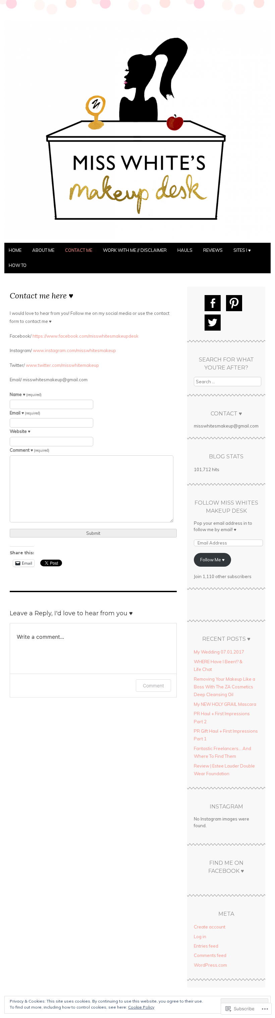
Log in (200, 936)
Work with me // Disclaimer (135, 250)
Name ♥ (26, 394)
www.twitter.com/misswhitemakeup (62, 365)
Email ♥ (25, 412)
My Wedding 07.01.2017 (219, 652)
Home (15, 250)
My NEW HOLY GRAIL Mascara (225, 704)
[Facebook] (213, 303)
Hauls (184, 250)
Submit (93, 533)
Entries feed (206, 946)
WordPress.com (210, 965)
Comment (153, 685)
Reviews (213, 250)
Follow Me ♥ (212, 559)
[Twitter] (213, 323)
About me (43, 250)
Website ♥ (20, 431)
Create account (209, 926)
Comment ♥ (30, 450)
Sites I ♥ (242, 250)
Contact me (78, 250)
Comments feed (210, 955)
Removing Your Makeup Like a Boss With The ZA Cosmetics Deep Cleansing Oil (224, 686)
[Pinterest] (234, 303)
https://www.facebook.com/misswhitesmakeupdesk (86, 336)
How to (17, 265)
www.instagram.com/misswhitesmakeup (74, 350)
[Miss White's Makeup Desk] (137, 238)
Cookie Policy (141, 1007)
